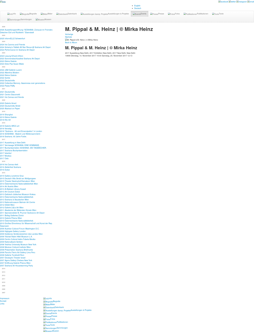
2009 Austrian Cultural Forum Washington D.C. (19, 228)
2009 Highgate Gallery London (13, 231)
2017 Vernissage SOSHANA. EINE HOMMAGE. (20, 145)
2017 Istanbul (5, 153)
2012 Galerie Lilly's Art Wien (12, 207)
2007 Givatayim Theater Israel (12, 257)
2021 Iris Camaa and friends (12, 97)
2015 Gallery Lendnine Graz (12, 175)
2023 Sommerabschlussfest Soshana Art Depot (20, 58)
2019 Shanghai (6, 114)
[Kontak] (250, 1)
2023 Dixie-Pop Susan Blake (12, 63)
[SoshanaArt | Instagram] (241, 1)
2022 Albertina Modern (9, 72)
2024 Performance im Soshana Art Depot (17, 49)
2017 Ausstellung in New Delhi (12, 142)
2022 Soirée (5, 77)
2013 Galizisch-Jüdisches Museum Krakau (18, 194)
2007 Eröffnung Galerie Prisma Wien (15, 263)
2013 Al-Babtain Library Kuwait (13, 189)
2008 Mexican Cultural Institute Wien (15, 247)
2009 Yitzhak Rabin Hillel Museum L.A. (16, 236)
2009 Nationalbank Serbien (11, 241)
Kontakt (3, 301)
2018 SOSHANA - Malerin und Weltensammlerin (20, 133)
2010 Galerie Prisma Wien (11, 218)
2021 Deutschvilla (7, 91)
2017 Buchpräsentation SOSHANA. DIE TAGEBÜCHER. (23, 147)
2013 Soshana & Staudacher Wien (14, 199)
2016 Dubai (5, 169)
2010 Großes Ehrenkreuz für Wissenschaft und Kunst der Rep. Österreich (26, 224)
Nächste (68, 37)
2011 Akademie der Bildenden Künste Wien (18, 210)
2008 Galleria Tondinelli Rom (12, 255)
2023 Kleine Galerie (8, 61)
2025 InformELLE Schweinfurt (12, 38)
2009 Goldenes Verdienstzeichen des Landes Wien (21, 234)
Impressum (4, 298)
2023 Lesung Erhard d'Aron (11, 56)
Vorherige (69, 34)
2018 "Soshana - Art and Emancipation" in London (21, 131)
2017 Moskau (5, 155)
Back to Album (71, 42)
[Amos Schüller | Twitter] (232, 1)
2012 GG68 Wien (7, 204)
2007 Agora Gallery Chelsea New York (16, 260)
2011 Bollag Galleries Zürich (12, 215)
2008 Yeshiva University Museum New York (18, 244)
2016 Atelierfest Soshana (10, 167)
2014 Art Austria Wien (9, 186)
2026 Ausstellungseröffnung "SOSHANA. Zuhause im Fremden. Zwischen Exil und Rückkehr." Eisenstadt (26, 31)
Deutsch (137, 8)
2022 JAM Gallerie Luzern (11, 70)
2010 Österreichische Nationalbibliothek (16, 220)
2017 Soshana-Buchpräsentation (14, 150)
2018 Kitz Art (5, 119)
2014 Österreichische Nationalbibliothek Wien (19, 183)
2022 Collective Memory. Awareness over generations (22, 83)
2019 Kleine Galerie (8, 117)
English (137, 5)
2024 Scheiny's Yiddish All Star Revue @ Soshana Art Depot (25, 47)
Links (2, 303)
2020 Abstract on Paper (10, 108)
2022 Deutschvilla (7, 80)
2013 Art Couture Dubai (10, 191)
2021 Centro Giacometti (10, 94)
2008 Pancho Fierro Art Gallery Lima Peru (17, 252)
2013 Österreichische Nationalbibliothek (16, 197)
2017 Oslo (4, 158)
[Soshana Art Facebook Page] (223, 1)
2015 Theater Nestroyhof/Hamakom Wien (17, 181)
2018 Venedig (6, 128)
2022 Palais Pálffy (7, 85)
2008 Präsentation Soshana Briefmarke (16, 249)
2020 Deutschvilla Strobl (10, 105)
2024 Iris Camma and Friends (12, 44)
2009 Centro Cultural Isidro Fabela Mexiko (17, 239)
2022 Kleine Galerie (8, 75)
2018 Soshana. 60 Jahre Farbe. (13, 136)
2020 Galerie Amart (8, 103)
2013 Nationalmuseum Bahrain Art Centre (17, 202)
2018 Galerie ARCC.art (9, 126)
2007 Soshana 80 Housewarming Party (16, 265)
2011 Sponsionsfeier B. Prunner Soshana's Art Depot (22, 212)
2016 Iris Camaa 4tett (9, 164)
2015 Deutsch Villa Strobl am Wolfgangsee (18, 178)
